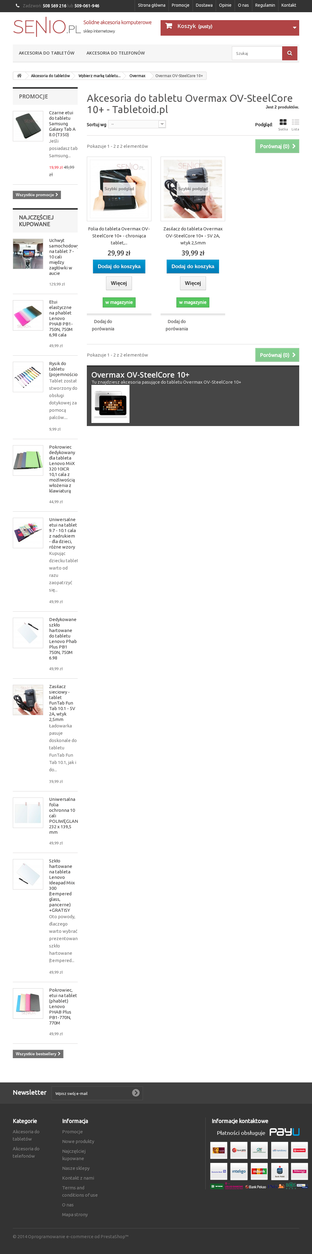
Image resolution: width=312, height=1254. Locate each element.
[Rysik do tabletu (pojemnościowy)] (28, 377)
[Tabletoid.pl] (82, 27)
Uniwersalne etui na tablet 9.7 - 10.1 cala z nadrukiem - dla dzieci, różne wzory (63, 533)
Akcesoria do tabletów (46, 53)
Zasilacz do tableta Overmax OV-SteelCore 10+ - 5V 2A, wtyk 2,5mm (193, 235)
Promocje (181, 5)
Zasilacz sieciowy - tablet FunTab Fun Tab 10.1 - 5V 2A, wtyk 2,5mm (62, 703)
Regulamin (265, 5)
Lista (295, 129)
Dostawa (204, 5)
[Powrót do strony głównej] (19, 76)
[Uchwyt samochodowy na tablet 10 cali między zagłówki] (28, 254)
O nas (243, 5)
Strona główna (151, 5)
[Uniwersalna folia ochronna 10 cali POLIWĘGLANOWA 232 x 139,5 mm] (28, 813)
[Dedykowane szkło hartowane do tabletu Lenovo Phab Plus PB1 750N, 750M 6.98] (28, 633)
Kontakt (289, 5)
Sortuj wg (96, 124)
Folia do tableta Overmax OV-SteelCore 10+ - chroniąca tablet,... (119, 235)
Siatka (283, 129)
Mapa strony (75, 1214)
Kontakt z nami (78, 1178)
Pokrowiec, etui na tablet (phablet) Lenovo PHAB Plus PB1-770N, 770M (63, 1006)
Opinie (225, 5)
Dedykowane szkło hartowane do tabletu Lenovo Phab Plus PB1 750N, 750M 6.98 (63, 638)
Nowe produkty (78, 1141)
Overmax (137, 76)
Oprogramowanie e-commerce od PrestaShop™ (78, 1236)
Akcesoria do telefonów (116, 53)
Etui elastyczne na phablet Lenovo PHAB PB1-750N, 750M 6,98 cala (61, 318)
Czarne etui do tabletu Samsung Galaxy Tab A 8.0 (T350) (62, 123)
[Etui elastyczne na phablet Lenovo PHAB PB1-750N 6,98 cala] (28, 315)
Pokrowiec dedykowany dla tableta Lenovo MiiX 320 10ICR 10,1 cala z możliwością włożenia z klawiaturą (62, 468)
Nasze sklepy (76, 1168)
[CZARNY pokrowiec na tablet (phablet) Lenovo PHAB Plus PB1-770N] (28, 1003)
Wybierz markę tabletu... (100, 76)
